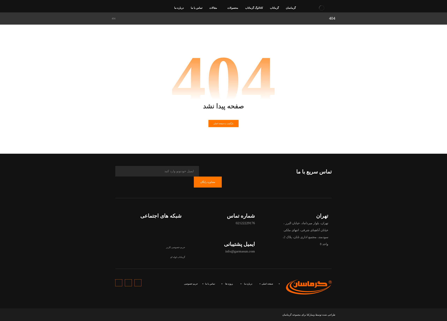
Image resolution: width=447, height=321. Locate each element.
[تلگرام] (120, 8)
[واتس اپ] (167, 234)
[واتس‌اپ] (125, 8)
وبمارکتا (311, 314)
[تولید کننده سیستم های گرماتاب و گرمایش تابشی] (321, 7)
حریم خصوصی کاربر (175, 247)
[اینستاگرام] (114, 8)
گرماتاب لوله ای (177, 257)
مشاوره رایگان (207, 182)
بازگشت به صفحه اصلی (223, 123)
